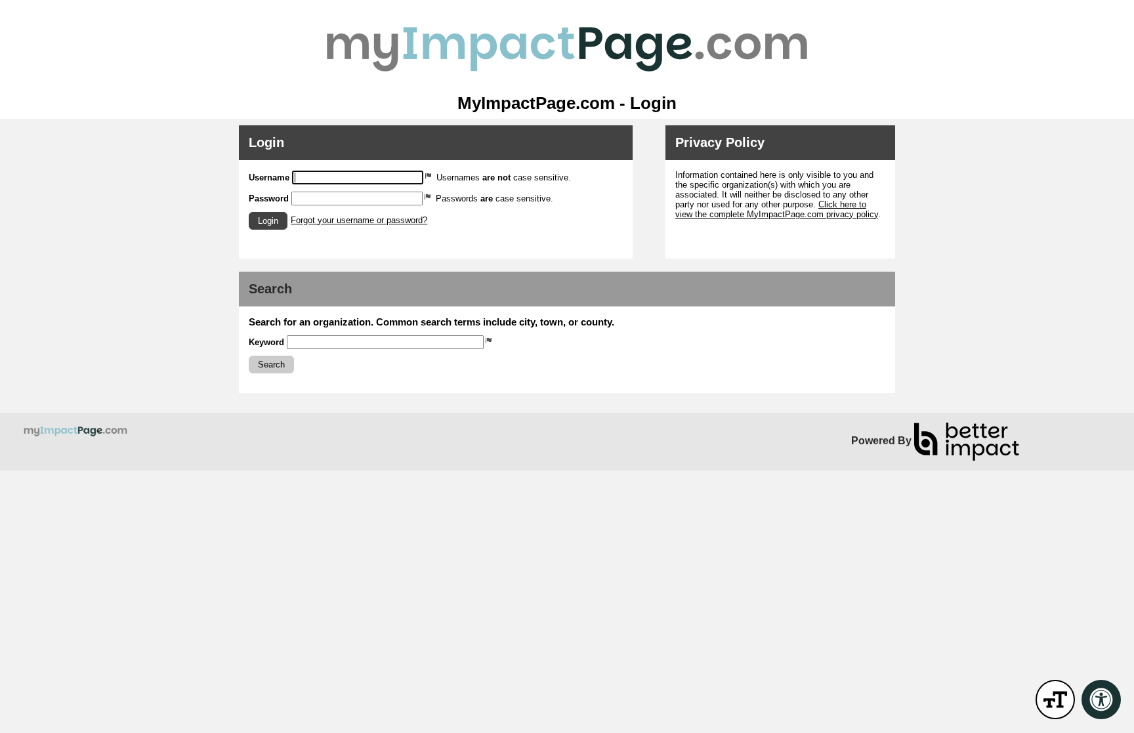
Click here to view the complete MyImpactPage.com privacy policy (776, 209)
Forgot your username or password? (359, 220)
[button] (268, 221)
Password (269, 198)
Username (269, 177)
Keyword (266, 342)
